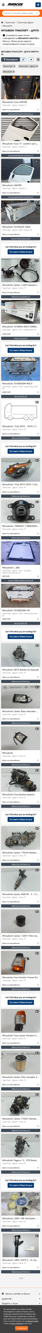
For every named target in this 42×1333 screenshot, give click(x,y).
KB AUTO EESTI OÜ (20, 396)
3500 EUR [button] (6, 619)
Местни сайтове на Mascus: (18, 1294)
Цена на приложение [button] (11, 110)
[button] (10, 59)
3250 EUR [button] (6, 334)
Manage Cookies (32, 1321)
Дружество (7, 1299)
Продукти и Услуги (10, 1303)
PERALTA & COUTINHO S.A (21, 297)
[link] (20, 87)
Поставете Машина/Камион (38, 4)
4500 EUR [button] (6, 392)
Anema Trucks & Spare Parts (20, 238)
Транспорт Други (25, 22)
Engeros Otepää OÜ (21, 338)
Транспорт (10, 22)
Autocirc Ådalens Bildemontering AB (20, 580)
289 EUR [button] (5, 576)
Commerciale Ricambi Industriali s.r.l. (20, 114)
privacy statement (17, 1323)
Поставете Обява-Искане (20, 252)
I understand (21, 1328)
